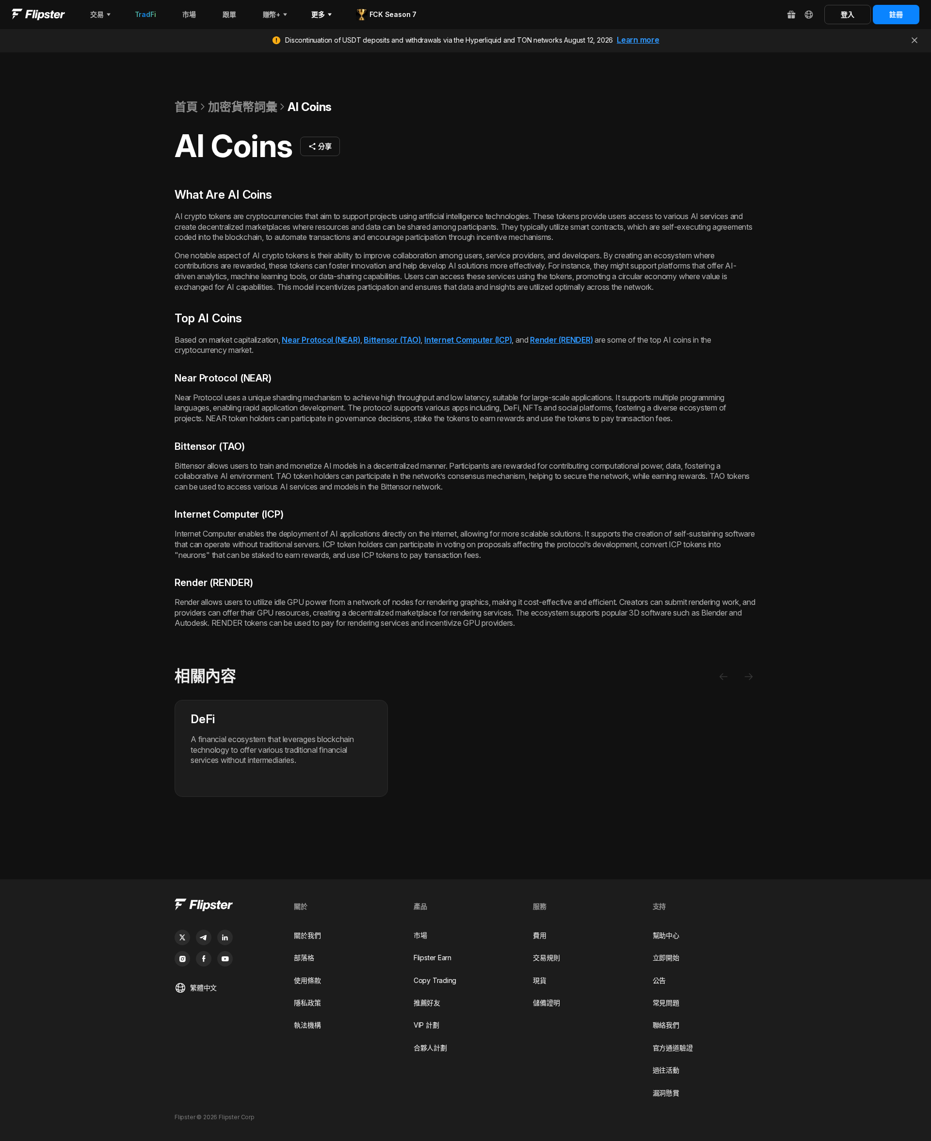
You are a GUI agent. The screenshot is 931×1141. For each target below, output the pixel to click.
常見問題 (666, 1002)
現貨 (539, 980)
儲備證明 (546, 1002)
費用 (539, 935)
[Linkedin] (225, 937)
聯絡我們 (666, 1025)
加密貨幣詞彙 (242, 107)
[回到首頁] (38, 14)
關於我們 (307, 935)
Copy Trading (435, 980)
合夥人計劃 (430, 1048)
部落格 (304, 957)
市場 (420, 935)
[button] (320, 146)
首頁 (186, 107)
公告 (659, 980)
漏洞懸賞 (666, 1093)
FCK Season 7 (393, 14)
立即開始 (666, 957)
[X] (182, 937)
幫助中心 (666, 935)
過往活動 (666, 1070)
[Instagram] (182, 959)
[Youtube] (225, 959)
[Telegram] (203, 937)
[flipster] (226, 906)
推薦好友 (427, 1002)
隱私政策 (307, 1002)
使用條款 (307, 980)
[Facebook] (203, 959)
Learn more (638, 40)
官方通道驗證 (673, 1048)
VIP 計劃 (426, 1025)
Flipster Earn (432, 957)
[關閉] (914, 40)
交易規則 (546, 957)
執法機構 (307, 1025)
